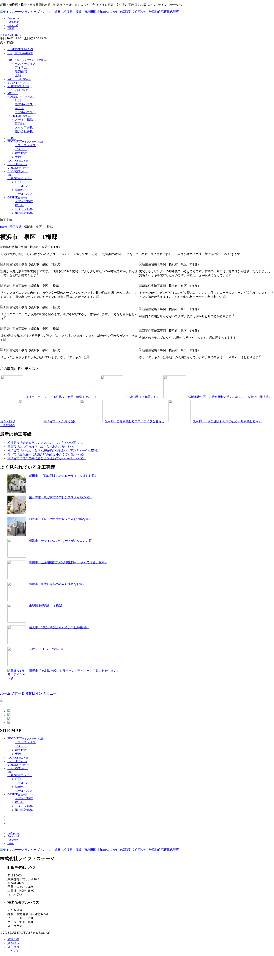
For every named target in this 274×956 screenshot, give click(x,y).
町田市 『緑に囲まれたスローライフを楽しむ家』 (63, 475)
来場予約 (20, 49)
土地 (18, 75)
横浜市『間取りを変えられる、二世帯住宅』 (59, 627)
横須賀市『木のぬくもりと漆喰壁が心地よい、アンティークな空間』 (53, 450)
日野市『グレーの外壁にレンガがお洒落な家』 (60, 519)
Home (3, 226)
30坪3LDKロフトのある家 (46, 649)
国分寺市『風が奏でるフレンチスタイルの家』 (60, 497)
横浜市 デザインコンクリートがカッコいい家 (60, 540)
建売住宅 (21, 71)
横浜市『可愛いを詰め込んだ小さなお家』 (57, 584)
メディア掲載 (24, 119)
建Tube (19, 123)
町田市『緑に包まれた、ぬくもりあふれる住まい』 (41, 446)
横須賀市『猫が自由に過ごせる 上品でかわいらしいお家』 (46, 458)
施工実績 (16, 226)
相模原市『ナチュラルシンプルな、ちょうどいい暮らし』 (46, 442)
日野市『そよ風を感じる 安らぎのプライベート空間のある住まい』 (74, 670)
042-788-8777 (10, 34)
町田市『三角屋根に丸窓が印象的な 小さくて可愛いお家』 (46, 454)
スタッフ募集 (24, 127)
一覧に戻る (7, 425)
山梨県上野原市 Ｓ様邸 (45, 605)
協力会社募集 (24, 131)
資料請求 (20, 53)
